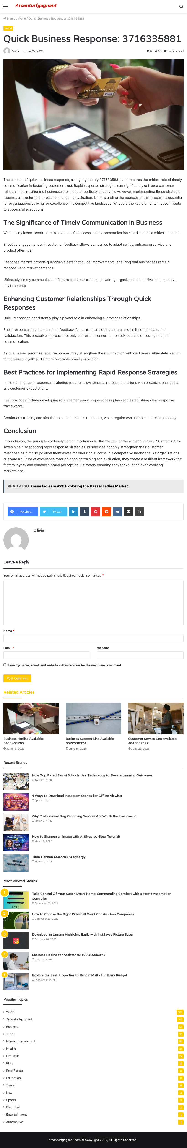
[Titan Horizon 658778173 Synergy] (16, 863)
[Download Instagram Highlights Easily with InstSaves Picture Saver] (16, 940)
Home (11, 18)
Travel (10, 1085)
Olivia (15, 51)
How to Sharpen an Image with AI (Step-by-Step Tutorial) (76, 836)
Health (11, 1048)
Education (13, 1078)
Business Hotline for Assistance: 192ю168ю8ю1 (68, 955)
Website (103, 648)
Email (8, 648)
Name (8, 631)
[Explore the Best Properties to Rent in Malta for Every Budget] (16, 981)
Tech (9, 1034)
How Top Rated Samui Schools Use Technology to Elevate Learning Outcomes (92, 775)
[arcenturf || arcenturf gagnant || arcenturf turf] (36, 6)
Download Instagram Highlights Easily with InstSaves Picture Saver (82, 934)
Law (9, 1092)
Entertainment (16, 1114)
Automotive (14, 1122)
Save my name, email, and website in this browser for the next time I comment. (64, 665)
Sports (11, 1100)
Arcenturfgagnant (19, 1019)
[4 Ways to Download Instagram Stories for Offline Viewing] (16, 802)
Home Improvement (20, 1041)
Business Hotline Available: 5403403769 (23, 741)
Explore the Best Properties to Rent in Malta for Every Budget (79, 975)
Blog (9, 1063)
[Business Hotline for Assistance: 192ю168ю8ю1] (16, 961)
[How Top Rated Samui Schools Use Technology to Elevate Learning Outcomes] (16, 781)
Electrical (13, 1107)
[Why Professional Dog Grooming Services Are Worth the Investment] (16, 822)
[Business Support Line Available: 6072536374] (93, 718)
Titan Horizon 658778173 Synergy (58, 857)
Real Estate (14, 1070)
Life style (13, 1056)
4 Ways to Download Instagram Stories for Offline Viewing (77, 796)
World (22, 18)
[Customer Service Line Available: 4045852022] (156, 718)
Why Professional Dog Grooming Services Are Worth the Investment (84, 816)
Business (12, 1026)
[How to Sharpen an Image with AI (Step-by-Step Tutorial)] (16, 842)
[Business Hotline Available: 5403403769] (31, 718)
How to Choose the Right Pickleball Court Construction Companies (83, 914)
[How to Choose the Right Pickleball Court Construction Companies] (16, 920)
